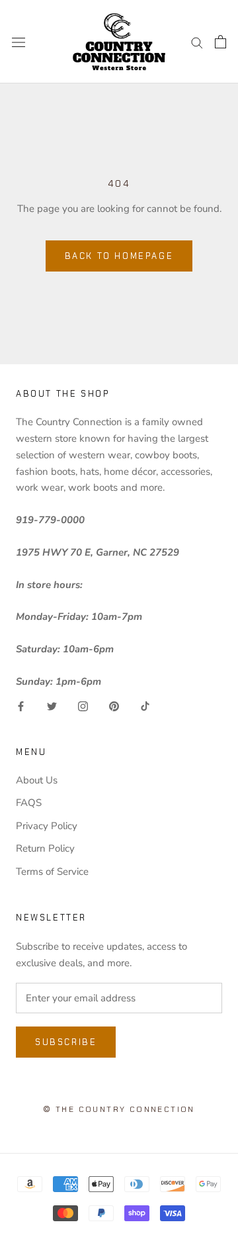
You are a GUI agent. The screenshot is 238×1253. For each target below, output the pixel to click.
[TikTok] (145, 705)
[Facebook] (21, 705)
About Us (37, 780)
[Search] (197, 42)
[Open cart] (220, 41)
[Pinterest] (114, 705)
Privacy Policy (46, 825)
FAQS (29, 802)
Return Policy (45, 848)
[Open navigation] (18, 41)
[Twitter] (52, 705)
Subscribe (66, 1042)
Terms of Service (52, 871)
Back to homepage (119, 256)
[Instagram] (83, 705)
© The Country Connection (119, 1109)
